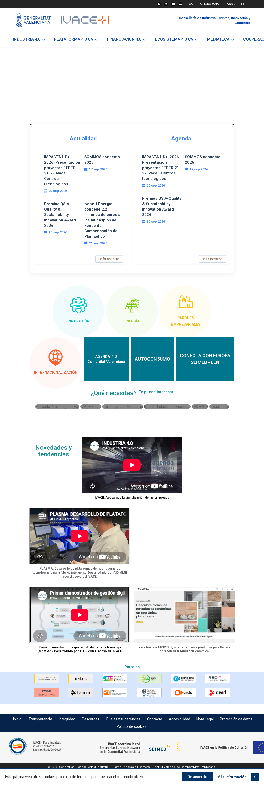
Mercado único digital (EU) (57, 406)
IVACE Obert (90, 406)
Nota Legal (205, 719)
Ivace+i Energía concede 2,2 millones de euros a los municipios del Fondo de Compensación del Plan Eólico (102, 220)
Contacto (154, 719)
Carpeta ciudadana (204, 4)
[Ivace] (84, 20)
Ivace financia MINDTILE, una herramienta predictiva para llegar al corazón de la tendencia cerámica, (184, 649)
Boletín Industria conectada (167, 406)
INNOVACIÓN (78, 321)
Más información (231, 777)
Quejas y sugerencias (123, 719)
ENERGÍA (132, 321)
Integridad (67, 719)
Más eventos (212, 259)
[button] (242, 4)
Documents (219, 406)
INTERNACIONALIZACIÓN (55, 372)
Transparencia (40, 719)
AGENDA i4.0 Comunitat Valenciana (106, 359)
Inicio (17, 719)
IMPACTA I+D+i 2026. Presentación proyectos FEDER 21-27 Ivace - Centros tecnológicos (62, 170)
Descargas (90, 719)
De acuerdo (197, 777)
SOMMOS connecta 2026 (102, 160)
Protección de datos (236, 719)
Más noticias (109, 259)
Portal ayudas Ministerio (122, 406)
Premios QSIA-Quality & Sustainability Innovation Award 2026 (60, 215)
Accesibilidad (179, 719)
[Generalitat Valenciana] (33, 20)
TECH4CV (200, 406)
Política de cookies (131, 726)
